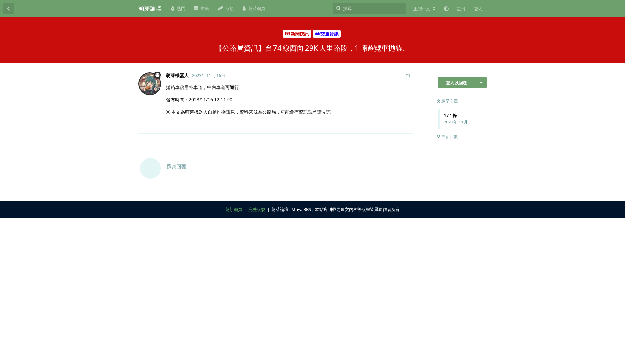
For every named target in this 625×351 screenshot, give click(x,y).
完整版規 (256, 209)
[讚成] (380, 125)
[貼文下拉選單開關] (407, 125)
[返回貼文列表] (8, 8)
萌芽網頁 (233, 209)
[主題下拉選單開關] (481, 82)
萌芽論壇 (150, 8)
